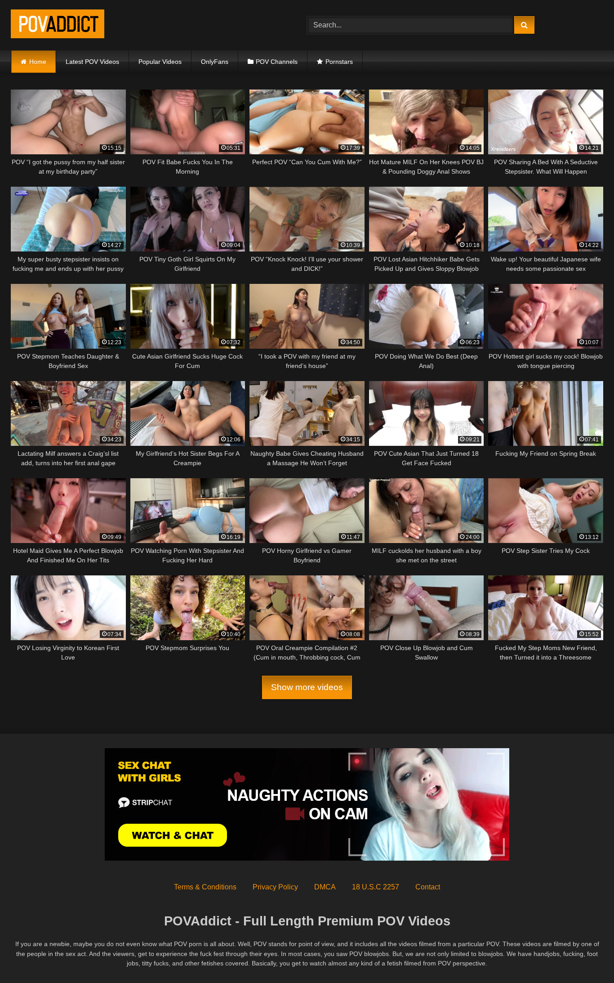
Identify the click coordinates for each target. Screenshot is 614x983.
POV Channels (277, 61)
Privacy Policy (275, 887)
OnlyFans (214, 61)
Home (37, 61)
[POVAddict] (57, 25)
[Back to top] (586, 956)
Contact (427, 887)
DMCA (325, 887)
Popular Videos (160, 61)
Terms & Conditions (205, 887)
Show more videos (307, 687)
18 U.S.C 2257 (375, 887)
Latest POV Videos (92, 61)
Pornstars (339, 61)
